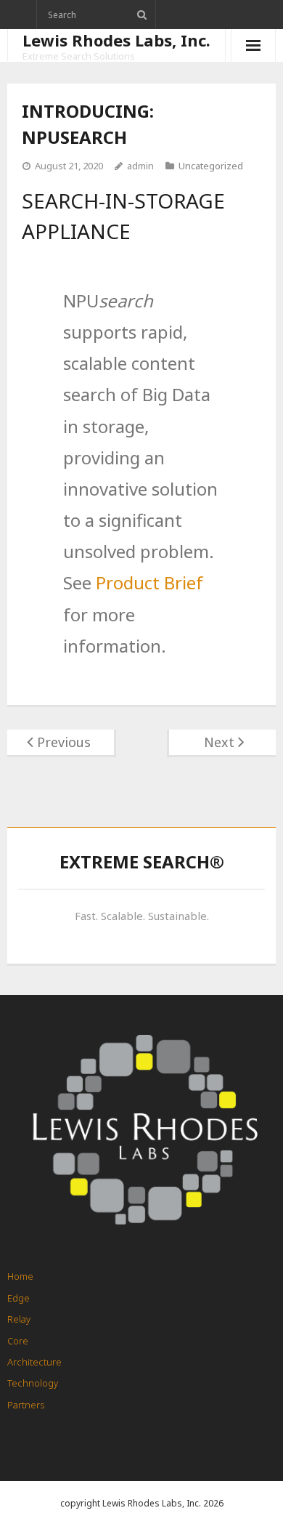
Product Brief (149, 582)
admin (140, 165)
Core (17, 1340)
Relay (18, 1319)
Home (20, 1276)
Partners (25, 1404)
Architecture (34, 1361)
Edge (18, 1297)
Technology (32, 1382)
